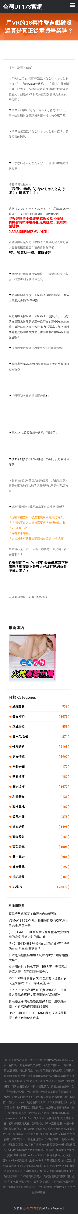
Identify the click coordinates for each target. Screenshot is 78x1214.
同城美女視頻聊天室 (30, 1165)
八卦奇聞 (40, 766)
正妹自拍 (40, 726)
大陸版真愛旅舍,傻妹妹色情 (51, 1096)
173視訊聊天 (52, 1139)
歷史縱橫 (40, 786)
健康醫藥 (40, 867)
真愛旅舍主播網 (60, 1086)
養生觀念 (40, 857)
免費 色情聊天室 (36, 1102)
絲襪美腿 (40, 706)
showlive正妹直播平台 (18, 1118)
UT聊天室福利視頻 (16, 1059)
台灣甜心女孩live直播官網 (46, 1123)
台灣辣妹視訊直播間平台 (22, 1186)
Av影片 (40, 887)
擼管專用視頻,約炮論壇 (48, 1070)
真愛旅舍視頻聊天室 (57, 1107)
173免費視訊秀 (33, 1171)
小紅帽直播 (45, 1186)
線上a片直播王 (36, 1155)
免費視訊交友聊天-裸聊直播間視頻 (48, 1112)
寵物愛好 (40, 837)
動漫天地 (40, 807)
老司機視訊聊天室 (19, 1123)
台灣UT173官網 (32, 1208)
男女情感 (40, 756)
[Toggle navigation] (72, 5)
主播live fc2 (36, 1160)
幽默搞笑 (40, 776)
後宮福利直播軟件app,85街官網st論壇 (48, 1091)
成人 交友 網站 (42, 1181)
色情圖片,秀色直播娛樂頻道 (24, 1065)
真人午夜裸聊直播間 (56, 1171)
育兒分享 (40, 847)
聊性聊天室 (26, 1070)
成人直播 (39, 1118)
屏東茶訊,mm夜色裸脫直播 (27, 1139)
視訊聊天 (40, 877)
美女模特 (40, 716)
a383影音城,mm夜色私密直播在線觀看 (31, 1149)
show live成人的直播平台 (19, 1096)
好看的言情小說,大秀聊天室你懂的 (44, 1081)
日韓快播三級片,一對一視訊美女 (30, 1086)
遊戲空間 (40, 817)
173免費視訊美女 (31, 1176)
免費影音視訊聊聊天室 (57, 1176)
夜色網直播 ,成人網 (36, 1134)
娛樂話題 (40, 827)
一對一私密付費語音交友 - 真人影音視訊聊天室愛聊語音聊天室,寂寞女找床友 (39, 1129)
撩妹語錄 (18, 1134)
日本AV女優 (40, 736)
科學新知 (40, 796)
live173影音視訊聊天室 (30, 1107)
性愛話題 (40, 746)
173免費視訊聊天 (58, 1102)
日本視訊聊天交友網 (56, 1165)
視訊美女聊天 (15, 1144)
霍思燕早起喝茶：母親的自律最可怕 (33, 914)
